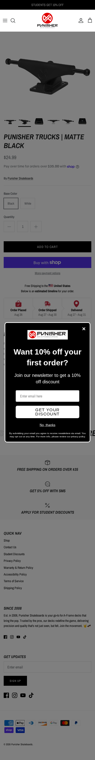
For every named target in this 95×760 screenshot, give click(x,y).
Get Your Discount (47, 412)
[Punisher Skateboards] (47, 20)
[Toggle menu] (5, 20)
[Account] (80, 20)
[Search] (15, 20)
